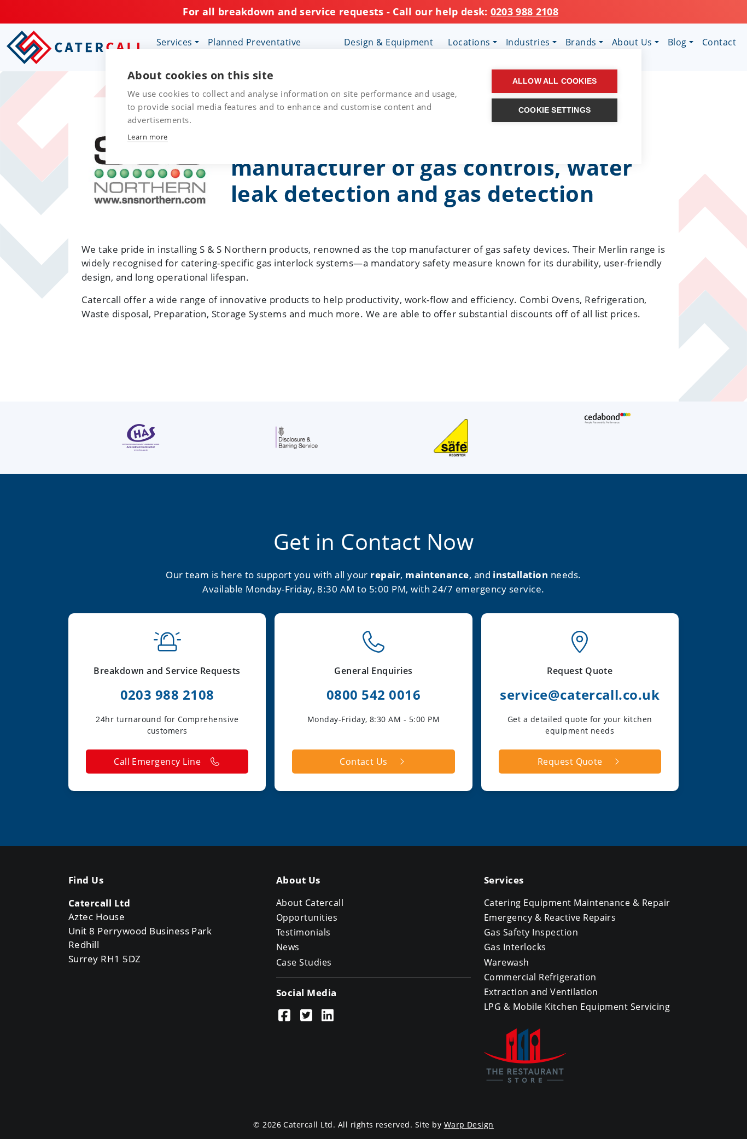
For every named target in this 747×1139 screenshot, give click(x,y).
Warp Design (469, 1124)
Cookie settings (554, 110)
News (288, 947)
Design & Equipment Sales (389, 48)
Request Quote (570, 762)
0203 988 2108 (524, 11)
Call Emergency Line (157, 762)
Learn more (147, 137)
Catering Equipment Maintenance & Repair (577, 903)
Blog (677, 42)
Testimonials (303, 932)
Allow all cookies (554, 81)
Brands (581, 42)
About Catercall (309, 903)
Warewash (506, 962)
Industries (528, 42)
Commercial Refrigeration (540, 977)
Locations (469, 42)
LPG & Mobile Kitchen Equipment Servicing (577, 1007)
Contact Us (364, 762)
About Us (632, 42)
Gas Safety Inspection (531, 932)
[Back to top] (724, 1116)
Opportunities (306, 917)
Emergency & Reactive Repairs (550, 917)
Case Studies (304, 962)
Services (174, 42)
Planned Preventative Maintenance (254, 48)
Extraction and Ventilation (541, 992)
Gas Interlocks (515, 947)
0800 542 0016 (373, 694)
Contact (719, 42)
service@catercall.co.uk (580, 694)
